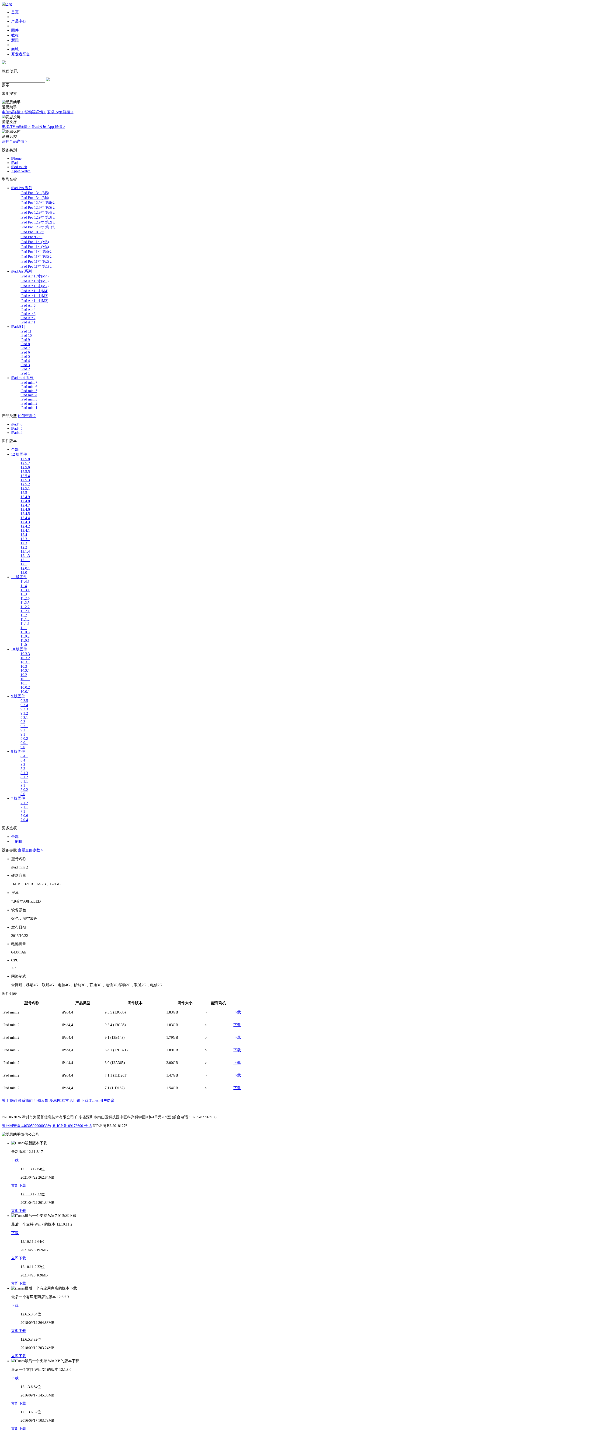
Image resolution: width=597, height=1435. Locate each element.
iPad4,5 (16, 428)
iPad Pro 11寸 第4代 (36, 252)
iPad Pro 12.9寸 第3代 (38, 217)
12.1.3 (25, 556)
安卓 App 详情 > (60, 112)
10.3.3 (25, 654)
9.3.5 (24, 701)
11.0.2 (25, 636)
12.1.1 (25, 560)
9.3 (23, 722)
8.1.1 (24, 781)
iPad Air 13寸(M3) (35, 281)
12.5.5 (25, 472)
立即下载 (18, 1185)
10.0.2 (25, 687)
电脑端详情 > (13, 112)
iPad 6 (25, 352)
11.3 (24, 594)
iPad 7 (25, 348)
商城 (15, 49)
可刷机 (16, 841)
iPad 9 (25, 340)
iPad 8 (25, 344)
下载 (237, 1012)
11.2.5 (25, 603)
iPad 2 (25, 369)
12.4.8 (25, 501)
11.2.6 (25, 598)
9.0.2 (24, 739)
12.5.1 (25, 488)
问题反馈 (41, 1100)
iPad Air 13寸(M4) (35, 276)
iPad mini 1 (29, 408)
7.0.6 (24, 816)
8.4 (23, 760)
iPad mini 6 (29, 387)
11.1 (24, 628)
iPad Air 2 (28, 318)
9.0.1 (24, 743)
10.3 (24, 666)
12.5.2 (25, 484)
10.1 (24, 683)
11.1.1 (25, 624)
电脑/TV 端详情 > (16, 127)
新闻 (15, 40)
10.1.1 (25, 679)
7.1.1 (24, 807)
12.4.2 (25, 526)
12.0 (24, 572)
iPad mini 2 (29, 403)
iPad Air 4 (28, 310)
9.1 (23, 734)
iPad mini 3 (29, 399)
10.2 (24, 675)
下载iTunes (89, 1100)
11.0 (24, 645)
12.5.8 (25, 459)
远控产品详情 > (14, 141)
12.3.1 (25, 539)
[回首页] (7, 4)
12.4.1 (25, 530)
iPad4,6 (16, 424)
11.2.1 (25, 611)
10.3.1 (25, 662)
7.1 (23, 811)
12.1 (24, 564)
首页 (15, 12)
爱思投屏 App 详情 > (48, 127)
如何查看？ (27, 416)
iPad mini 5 (29, 391)
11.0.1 (25, 640)
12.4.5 (25, 514)
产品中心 (18, 21)
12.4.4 (25, 518)
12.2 (24, 547)
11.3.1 (25, 590)
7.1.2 (24, 803)
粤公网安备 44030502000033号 (26, 1126)
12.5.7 (25, 463)
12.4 (24, 535)
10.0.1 (25, 692)
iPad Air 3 (28, 314)
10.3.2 (25, 658)
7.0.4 (24, 820)
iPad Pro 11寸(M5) (35, 242)
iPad (14, 163)
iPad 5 (25, 356)
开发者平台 (20, 54)
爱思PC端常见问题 (64, 1100)
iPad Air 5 (28, 305)
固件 (15, 30)
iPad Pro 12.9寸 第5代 (38, 207)
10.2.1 (25, 671)
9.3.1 (24, 717)
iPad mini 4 (29, 395)
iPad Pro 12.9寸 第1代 (38, 227)
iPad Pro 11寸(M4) (35, 247)
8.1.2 (24, 777)
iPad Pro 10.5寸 (32, 232)
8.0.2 (24, 790)
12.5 (24, 493)
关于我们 (9, 1100)
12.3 (24, 543)
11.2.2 (25, 607)
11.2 (24, 615)
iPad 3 (25, 365)
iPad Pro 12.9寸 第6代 (38, 203)
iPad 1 (25, 373)
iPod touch (19, 167)
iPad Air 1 (28, 322)
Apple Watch (21, 171)
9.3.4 (24, 705)
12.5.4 (25, 476)
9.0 (23, 747)
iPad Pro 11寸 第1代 (36, 266)
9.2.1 (24, 726)
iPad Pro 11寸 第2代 (36, 261)
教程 (15, 35)
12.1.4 (25, 551)
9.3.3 (24, 709)
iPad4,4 (16, 433)
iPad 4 (25, 361)
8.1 (23, 785)
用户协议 (106, 1100)
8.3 (23, 764)
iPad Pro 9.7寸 (31, 237)
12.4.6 (25, 509)
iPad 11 (26, 331)
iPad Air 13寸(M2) (35, 286)
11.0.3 (25, 632)
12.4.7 (25, 505)
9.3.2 (24, 713)
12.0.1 (25, 568)
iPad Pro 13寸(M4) (35, 198)
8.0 (23, 794)
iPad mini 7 (29, 382)
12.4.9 (25, 497)
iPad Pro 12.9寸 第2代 (38, 222)
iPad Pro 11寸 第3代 (36, 257)
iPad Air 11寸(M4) (34, 291)
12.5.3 (25, 480)
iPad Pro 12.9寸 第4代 (38, 212)
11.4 (24, 586)
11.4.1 (25, 582)
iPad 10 (26, 335)
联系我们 (25, 1100)
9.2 (23, 730)
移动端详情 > (35, 112)
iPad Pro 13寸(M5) (35, 193)
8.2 (23, 769)
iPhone (16, 158)
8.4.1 (24, 756)
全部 (15, 449)
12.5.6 (25, 467)
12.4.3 (25, 522)
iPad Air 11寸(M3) (34, 296)
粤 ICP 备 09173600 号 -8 (72, 1126)
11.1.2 (25, 619)
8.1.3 (24, 773)
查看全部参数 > (30, 850)
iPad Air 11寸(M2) (34, 301)
